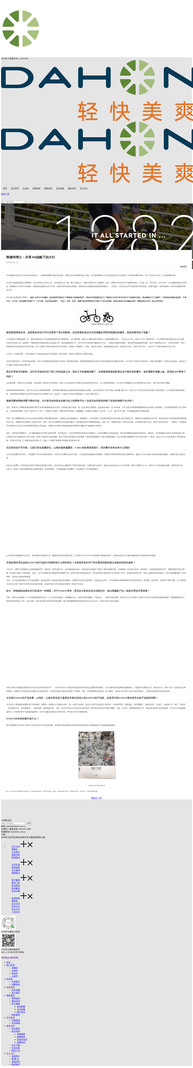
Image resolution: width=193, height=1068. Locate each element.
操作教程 (16, 1015)
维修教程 (21, 1037)
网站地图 (14, 957)
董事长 (15, 849)
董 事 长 (15, 1059)
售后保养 (16, 1031)
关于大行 (16, 846)
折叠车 (15, 968)
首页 (8, 962)
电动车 (15, 973)
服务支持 (10, 1026)
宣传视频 (21, 1006)
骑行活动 (21, 1012)
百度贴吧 (16, 867)
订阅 (28, 823)
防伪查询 (16, 1028)
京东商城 (16, 1023)
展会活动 (16, 1001)
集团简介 (16, 1056)
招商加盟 (10, 987)
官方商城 (10, 1017)
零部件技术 (22, 1039)
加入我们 (16, 993)
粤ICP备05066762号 (8, 955)
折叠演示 (21, 1042)
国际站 (15, 901)
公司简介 (16, 852)
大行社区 (16, 864)
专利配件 (16, 982)
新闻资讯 (183, 266)
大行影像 (21, 1009)
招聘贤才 (16, 873)
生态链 (9, 979)
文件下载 (16, 1045)
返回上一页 (96, 798)
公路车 (15, 970)
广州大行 (16, 912)
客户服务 (16, 880)
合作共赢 (16, 990)
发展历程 (16, 855)
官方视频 (16, 1004)
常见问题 (16, 891)
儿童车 (15, 976)
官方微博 (16, 870)
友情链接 (16, 898)
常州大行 (16, 906)
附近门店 (16, 883)
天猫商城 (16, 1020)
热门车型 (10, 965)
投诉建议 (16, 888)
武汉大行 (16, 909)
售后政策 (16, 885)
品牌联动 (16, 984)
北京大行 (16, 904)
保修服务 (21, 1034)
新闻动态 (16, 998)
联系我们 (16, 857)
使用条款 (5, 957)
